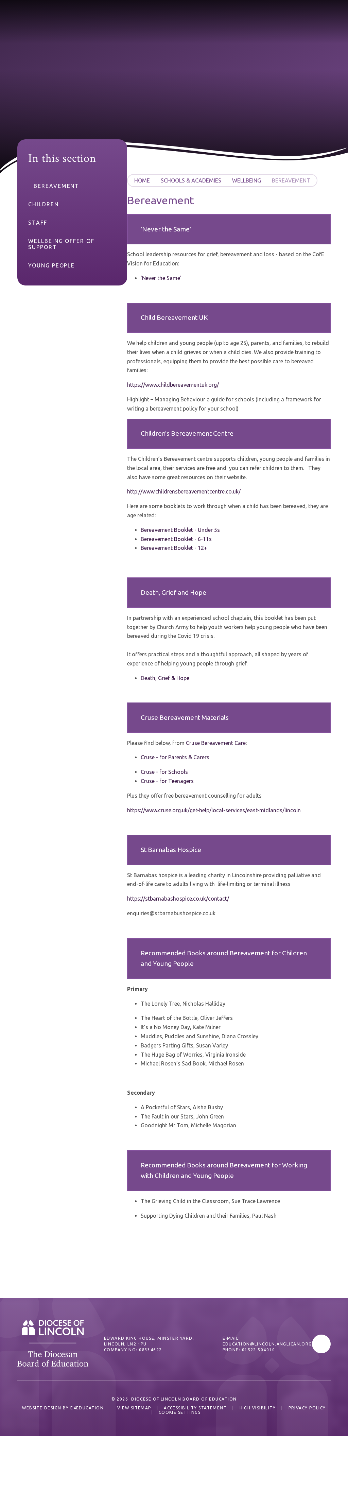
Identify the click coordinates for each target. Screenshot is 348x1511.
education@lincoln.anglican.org (267, 1344)
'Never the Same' (161, 278)
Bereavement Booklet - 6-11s (176, 539)
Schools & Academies (191, 180)
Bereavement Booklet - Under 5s (180, 530)
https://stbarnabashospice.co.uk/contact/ (178, 899)
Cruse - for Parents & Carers (175, 757)
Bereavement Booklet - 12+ (174, 548)
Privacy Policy (307, 1408)
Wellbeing (246, 180)
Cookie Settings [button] (180, 1412)
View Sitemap (134, 1408)
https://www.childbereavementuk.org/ (173, 385)
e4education (87, 1408)
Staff (37, 223)
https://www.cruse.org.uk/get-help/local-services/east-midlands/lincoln (214, 810)
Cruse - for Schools (164, 772)
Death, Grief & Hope (165, 678)
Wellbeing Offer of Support (61, 244)
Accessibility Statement (195, 1408)
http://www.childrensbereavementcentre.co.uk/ (184, 491)
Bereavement (291, 180)
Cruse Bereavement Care (216, 743)
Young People (51, 265)
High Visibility (258, 1408)
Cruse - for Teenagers (167, 781)
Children (43, 204)
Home (142, 180)
